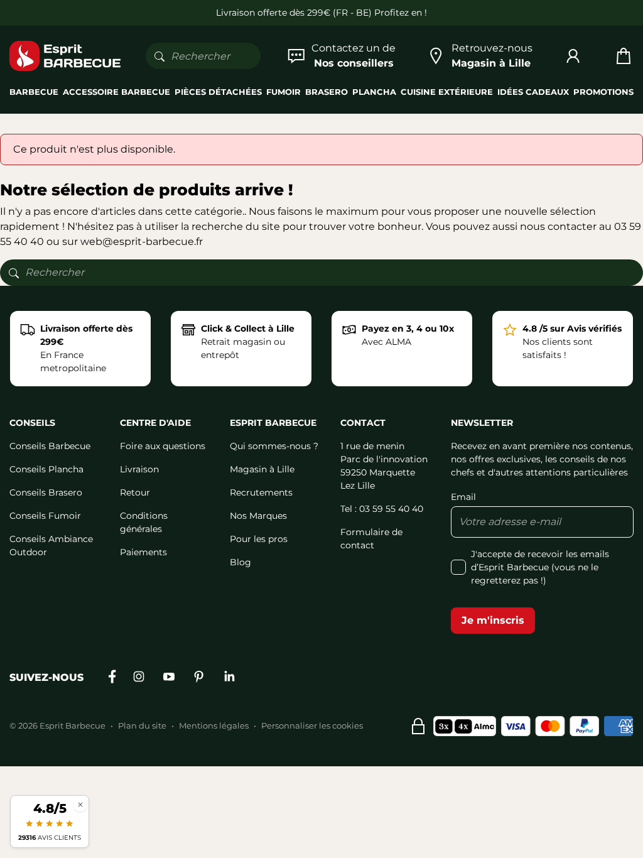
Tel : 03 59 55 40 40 (381, 508)
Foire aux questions (162, 446)
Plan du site (142, 725)
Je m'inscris (493, 620)
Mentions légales (214, 725)
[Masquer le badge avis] (80, 804)
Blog (240, 562)
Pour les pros (259, 539)
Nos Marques (258, 515)
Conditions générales (144, 522)
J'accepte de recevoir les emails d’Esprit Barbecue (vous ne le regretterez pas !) (540, 567)
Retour (135, 492)
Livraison (139, 469)
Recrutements (261, 492)
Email (463, 496)
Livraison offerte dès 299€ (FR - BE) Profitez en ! (321, 12)
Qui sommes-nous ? (274, 446)
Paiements (143, 552)
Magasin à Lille (262, 469)
